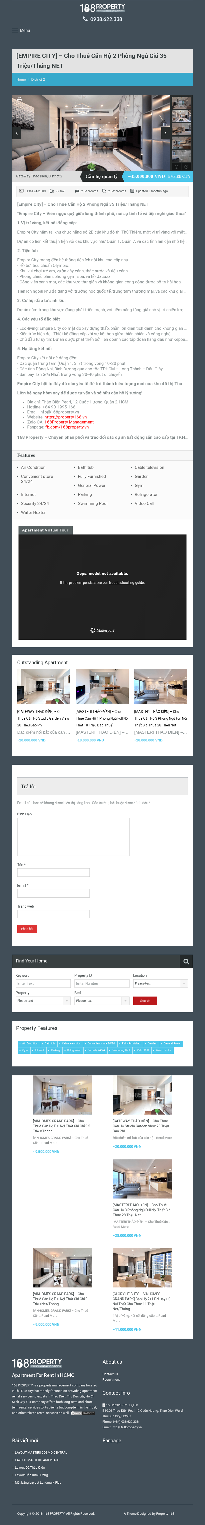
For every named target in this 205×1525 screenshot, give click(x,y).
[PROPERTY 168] (102, 8)
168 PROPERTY (22, 1385)
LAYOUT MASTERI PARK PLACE (37, 1460)
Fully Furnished (92, 476)
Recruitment (111, 1379)
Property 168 (165, 1513)
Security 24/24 (35, 503)
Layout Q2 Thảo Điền (30, 1467)
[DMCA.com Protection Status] (82, 1413)
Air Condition (33, 467)
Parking (85, 494)
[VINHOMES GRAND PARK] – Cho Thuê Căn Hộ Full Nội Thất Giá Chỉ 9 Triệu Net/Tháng (60, 1299)
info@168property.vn (127, 1427)
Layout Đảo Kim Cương (31, 1475)
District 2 (38, 79)
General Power (92, 485)
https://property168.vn (65, 416)
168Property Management (69, 421)
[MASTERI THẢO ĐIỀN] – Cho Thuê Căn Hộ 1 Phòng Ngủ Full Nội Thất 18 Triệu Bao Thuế (102, 718)
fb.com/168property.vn (67, 426)
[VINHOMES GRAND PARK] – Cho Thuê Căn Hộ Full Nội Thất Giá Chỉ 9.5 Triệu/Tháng (61, 1126)
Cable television (149, 467)
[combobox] (160, 983)
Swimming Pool (93, 503)
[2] (91, 134)
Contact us (110, 1374)
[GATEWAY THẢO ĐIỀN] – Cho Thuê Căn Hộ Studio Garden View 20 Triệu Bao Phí (43, 718)
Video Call (144, 503)
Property (23, 993)
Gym (139, 485)
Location (140, 975)
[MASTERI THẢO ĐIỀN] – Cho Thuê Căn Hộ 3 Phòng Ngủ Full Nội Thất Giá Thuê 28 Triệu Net (160, 718)
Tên (21, 865)
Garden (141, 476)
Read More (49, 1143)
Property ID (83, 975)
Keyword (23, 975)
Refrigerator (146, 494)
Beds (78, 993)
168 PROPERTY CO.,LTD (122, 1405)
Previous (16, 133)
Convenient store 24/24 (37, 479)
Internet (28, 494)
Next (165, 133)
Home (21, 79)
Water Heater (33, 512)
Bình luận (24, 814)
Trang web (25, 906)
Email (22, 886)
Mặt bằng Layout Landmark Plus (38, 1482)
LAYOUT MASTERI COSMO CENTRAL (41, 1452)
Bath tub (86, 467)
